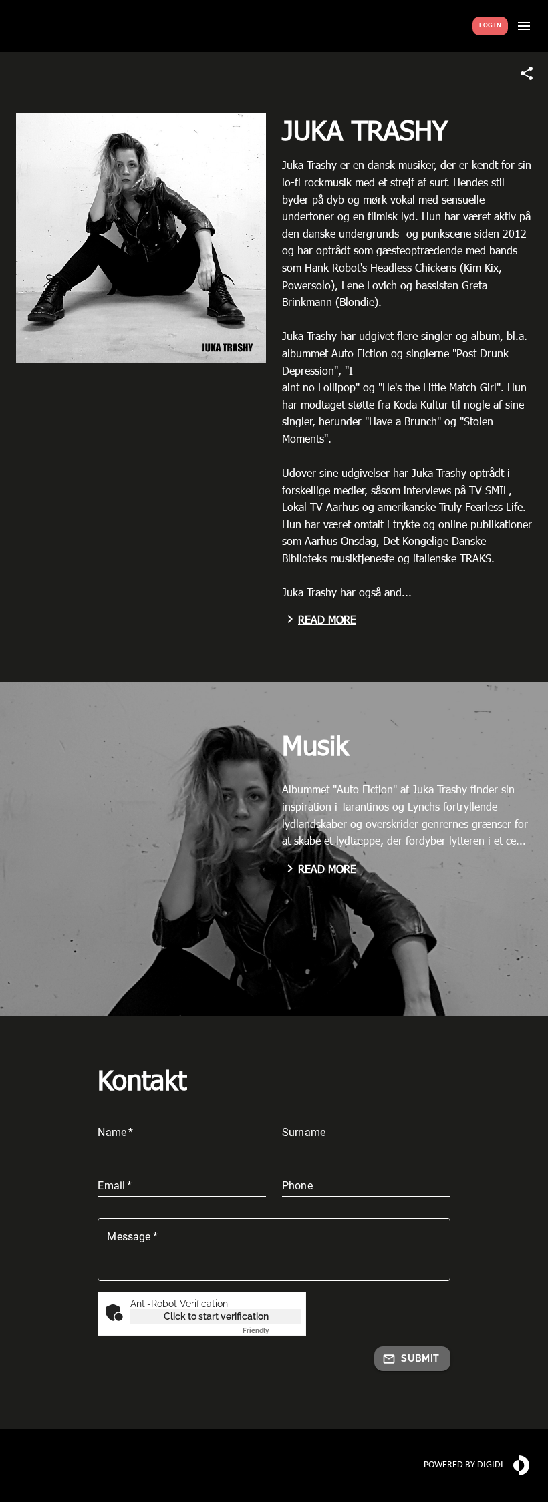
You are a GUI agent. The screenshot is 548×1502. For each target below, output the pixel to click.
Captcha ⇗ (272, 1330)
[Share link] (527, 73)
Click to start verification (216, 1316)
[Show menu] (524, 26)
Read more (327, 619)
